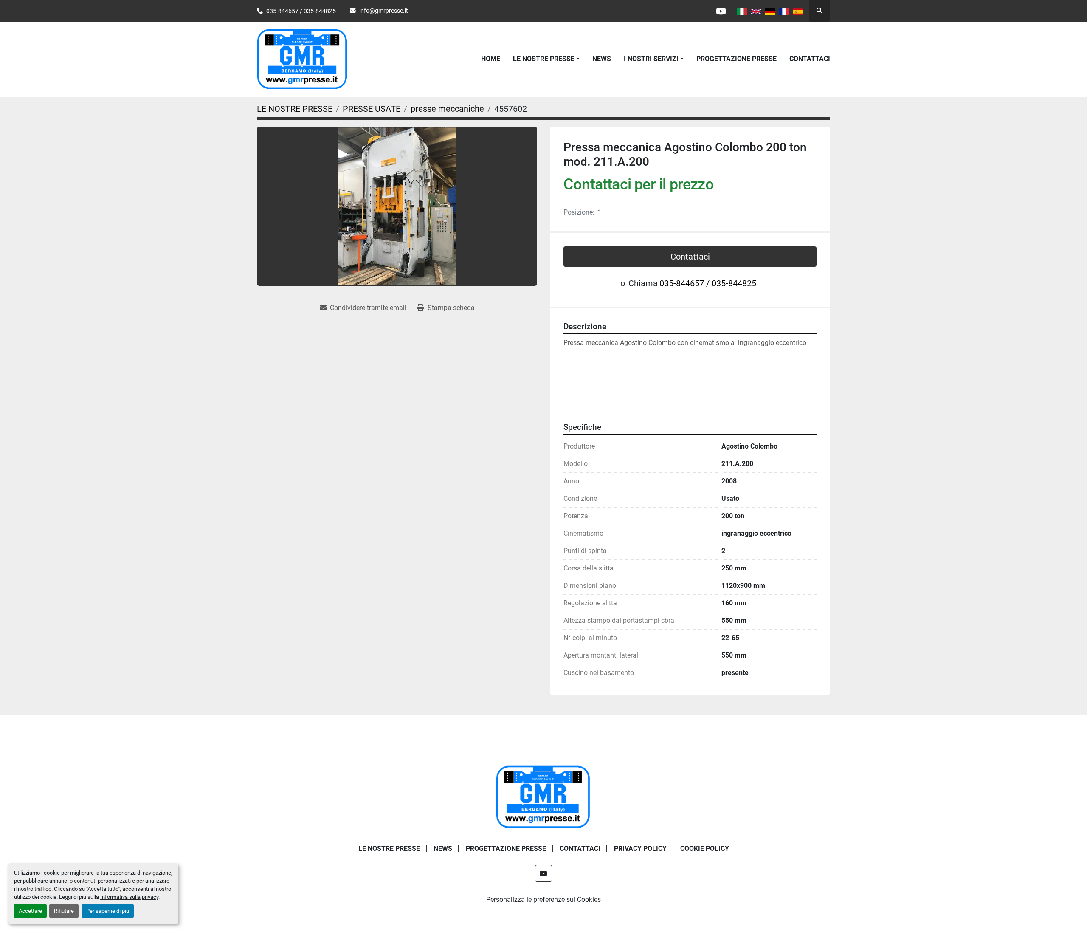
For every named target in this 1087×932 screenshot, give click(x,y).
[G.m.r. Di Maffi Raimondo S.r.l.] (543, 797)
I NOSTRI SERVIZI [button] (651, 59)
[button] (546, 59)
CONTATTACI (809, 59)
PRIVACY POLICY (640, 848)
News (601, 59)
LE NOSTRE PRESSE (543, 59)
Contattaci (690, 256)
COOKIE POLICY (704, 848)
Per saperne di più (107, 911)
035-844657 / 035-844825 (301, 11)
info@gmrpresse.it (383, 10)
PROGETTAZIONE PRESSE (736, 59)
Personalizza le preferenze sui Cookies (543, 899)
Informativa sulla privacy (129, 897)
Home (490, 59)
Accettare (30, 911)
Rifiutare (64, 911)
